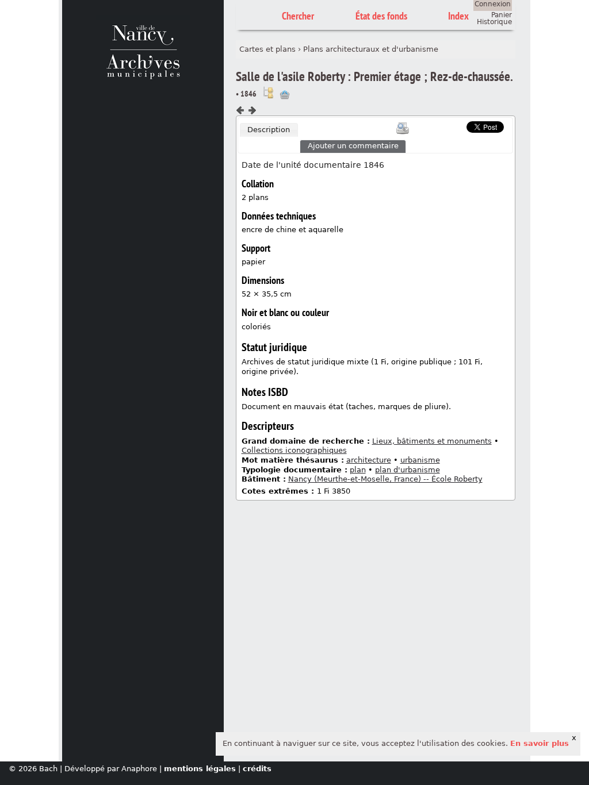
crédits (257, 768)
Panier (501, 15)
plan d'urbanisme (407, 469)
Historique (494, 22)
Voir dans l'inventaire (268, 92)
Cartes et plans (267, 49)
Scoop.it (449, 125)
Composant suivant (252, 110)
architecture (368, 460)
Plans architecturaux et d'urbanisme (370, 49)
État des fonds (381, 15)
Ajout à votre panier (285, 95)
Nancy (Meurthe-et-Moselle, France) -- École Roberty (385, 479)
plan (358, 469)
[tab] (269, 130)
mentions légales (200, 768)
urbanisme (420, 460)
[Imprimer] (403, 128)
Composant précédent (240, 110)
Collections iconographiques (294, 450)
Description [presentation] (268, 129)
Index (458, 15)
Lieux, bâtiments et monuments (432, 441)
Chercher (298, 15)
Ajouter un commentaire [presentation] (353, 145)
